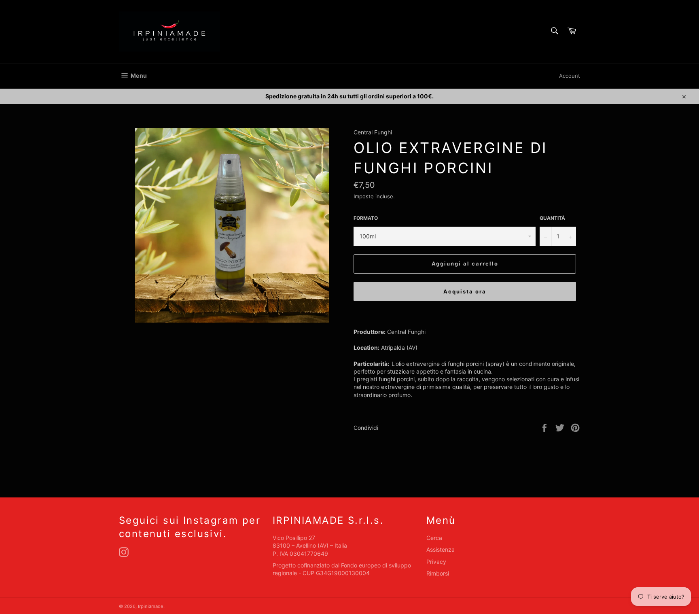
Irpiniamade (150, 606)
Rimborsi (437, 573)
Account (569, 75)
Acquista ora (464, 291)
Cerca (434, 537)
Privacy (436, 561)
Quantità (552, 218)
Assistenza (440, 549)
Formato (366, 218)
